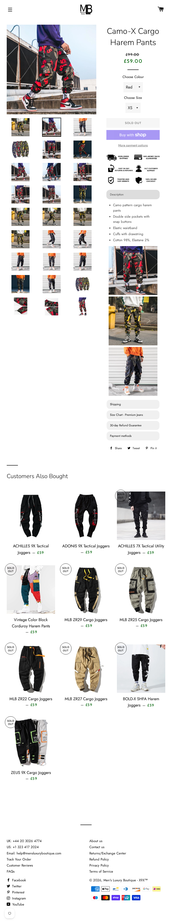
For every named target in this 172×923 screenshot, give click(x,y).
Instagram (18, 898)
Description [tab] (117, 194)
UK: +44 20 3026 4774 (24, 840)
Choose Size (133, 97)
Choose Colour (133, 76)
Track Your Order (19, 859)
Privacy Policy (99, 865)
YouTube (17, 904)
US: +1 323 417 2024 (23, 847)
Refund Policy (99, 859)
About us (95, 840)
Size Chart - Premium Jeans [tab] (126, 415)
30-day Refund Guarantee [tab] (126, 425)
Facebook (18, 880)
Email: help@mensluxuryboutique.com (34, 853)
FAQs (11, 871)
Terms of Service (101, 871)
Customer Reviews (20, 865)
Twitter (16, 886)
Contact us (96, 847)
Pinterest (17, 892)
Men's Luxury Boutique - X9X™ (125, 880)
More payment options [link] (133, 145)
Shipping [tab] (115, 404)
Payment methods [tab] (120, 436)
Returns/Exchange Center (107, 853)
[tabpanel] (132, 300)
